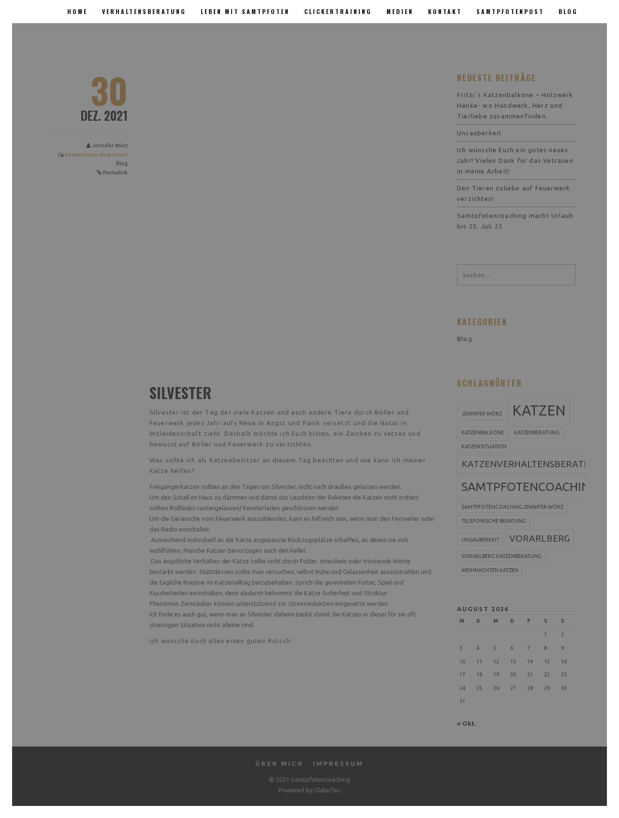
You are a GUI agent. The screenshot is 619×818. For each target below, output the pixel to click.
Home (77, 11)
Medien (399, 11)
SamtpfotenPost (510, 11)
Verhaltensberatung (144, 11)
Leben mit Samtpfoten (245, 11)
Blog (568, 11)
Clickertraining (338, 11)
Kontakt (445, 11)
